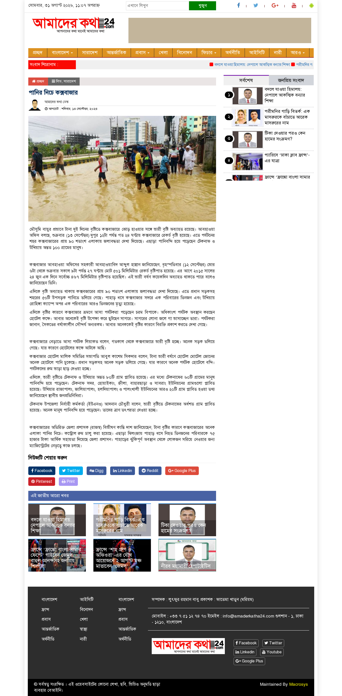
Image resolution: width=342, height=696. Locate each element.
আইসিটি (257, 52)
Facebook (43, 470)
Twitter (73, 470)
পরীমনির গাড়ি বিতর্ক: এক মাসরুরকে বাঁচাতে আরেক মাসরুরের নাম (120, 525)
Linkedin (124, 470)
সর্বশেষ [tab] (246, 80)
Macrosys (298, 684)
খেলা (163, 52)
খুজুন (203, 5)
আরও (296, 52)
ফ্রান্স (45, 609)
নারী (278, 52)
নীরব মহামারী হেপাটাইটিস (186, 566)
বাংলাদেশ (61, 52)
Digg (98, 470)
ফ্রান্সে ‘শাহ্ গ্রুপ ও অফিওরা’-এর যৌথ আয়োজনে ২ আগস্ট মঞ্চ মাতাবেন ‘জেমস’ (118, 558)
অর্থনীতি (233, 52)
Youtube (274, 652)
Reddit (152, 470)
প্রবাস (141, 52)
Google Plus (185, 470)
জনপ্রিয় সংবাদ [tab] (291, 80)
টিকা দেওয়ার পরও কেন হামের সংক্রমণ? (183, 528)
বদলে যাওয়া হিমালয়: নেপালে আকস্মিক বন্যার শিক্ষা (242, 64)
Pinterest (43, 481)
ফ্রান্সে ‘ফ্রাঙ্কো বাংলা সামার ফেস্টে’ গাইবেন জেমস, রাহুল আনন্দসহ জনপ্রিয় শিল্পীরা (56, 558)
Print (70, 481)
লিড (59, 81)
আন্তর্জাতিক (116, 52)
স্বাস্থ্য (83, 629)
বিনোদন (184, 52)
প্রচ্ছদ (38, 52)
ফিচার (208, 52)
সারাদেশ (90, 52)
